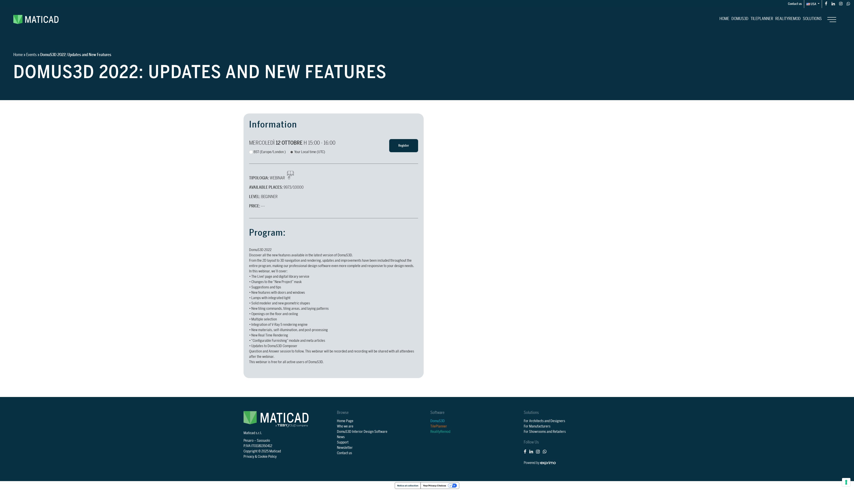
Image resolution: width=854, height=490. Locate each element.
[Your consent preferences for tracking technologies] (846, 482)
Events (31, 54)
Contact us (795, 4)
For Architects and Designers (544, 421)
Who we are (345, 426)
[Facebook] (826, 3)
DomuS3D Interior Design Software (362, 431)
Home (724, 18)
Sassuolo (263, 440)
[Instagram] (840, 3)
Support (342, 442)
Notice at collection (407, 485)
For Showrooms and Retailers (545, 431)
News (341, 437)
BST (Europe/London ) (270, 152)
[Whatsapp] (848, 3)
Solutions (812, 18)
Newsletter (345, 447)
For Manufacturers (537, 426)
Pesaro (249, 440)
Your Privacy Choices (434, 485)
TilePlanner (762, 18)
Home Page (345, 421)
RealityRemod (788, 18)
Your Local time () (309, 152)
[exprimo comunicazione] (548, 462)
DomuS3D (739, 18)
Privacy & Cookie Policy (260, 456)
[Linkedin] (833, 3)
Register (403, 146)
